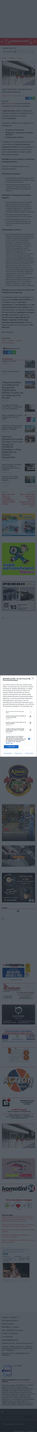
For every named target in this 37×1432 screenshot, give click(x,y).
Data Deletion (8, 753)
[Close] (33, 679)
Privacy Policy (29, 753)
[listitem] (18, 712)
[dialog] (18, 716)
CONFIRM (11, 746)
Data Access (18, 753)
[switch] (29, 716)
